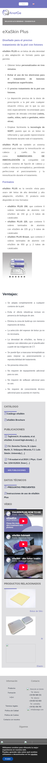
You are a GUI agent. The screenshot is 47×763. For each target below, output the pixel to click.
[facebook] (2, 2)
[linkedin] (30, 734)
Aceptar (8, 759)
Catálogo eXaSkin (15, 414)
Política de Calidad (12, 711)
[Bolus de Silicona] (20, 598)
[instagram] (9, 2)
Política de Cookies (12, 715)
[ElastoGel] (20, 653)
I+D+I (12, 697)
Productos (11, 688)
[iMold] (20, 625)
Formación (12, 693)
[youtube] (27, 734)
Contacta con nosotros (12, 720)
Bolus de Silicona (38, 611)
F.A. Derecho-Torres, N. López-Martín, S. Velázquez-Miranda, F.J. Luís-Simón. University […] (22, 450)
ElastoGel (41, 666)
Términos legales (12, 706)
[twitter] (6, 2)
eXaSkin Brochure (16, 420)
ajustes (34, 754)
